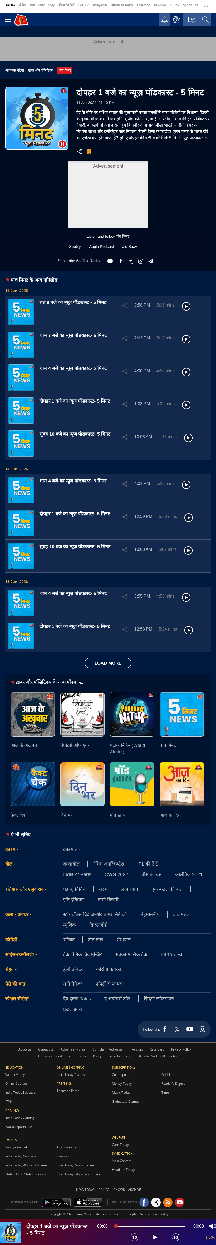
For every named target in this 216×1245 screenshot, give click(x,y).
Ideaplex (63, 1156)
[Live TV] (192, 21)
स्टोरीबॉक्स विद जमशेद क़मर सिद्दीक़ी (95, 914)
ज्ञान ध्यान (129, 889)
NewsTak (160, 5)
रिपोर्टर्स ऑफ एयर (75, 745)
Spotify (75, 246)
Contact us (46, 1049)
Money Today (122, 1083)
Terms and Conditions (54, 1056)
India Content (121, 1160)
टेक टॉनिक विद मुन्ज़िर (82, 954)
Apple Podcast (101, 246)
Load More (108, 663)
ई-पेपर (22, 5)
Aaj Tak (10, 5)
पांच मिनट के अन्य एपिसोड (34, 280)
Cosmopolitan (122, 1074)
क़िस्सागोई (98, 925)
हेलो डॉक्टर (73, 969)
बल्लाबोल (71, 864)
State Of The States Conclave (26, 1174)
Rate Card (157, 1049)
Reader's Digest (173, 1083)
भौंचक (69, 939)
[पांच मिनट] (182, 714)
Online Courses (16, 1083)
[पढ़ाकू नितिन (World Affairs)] (132, 714)
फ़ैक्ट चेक (18, 815)
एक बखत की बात (167, 889)
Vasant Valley (15, 1074)
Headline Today (123, 1169)
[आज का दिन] (182, 784)
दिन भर (66, 815)
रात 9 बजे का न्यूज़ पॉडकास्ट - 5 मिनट (73, 302)
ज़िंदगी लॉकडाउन (159, 998)
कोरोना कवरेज (108, 969)
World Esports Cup (18, 1126)
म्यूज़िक (69, 925)
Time (165, 1092)
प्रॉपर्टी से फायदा (109, 984)
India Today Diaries (71, 1074)
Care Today (120, 1144)
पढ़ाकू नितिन (74, 889)
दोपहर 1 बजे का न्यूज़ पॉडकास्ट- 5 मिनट (75, 401)
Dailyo (103, 1189)
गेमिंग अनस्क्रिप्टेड (108, 864)
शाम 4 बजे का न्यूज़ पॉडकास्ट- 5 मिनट (73, 368)
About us (24, 1049)
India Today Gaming (20, 1118)
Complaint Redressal (107, 1049)
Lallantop (143, 5)
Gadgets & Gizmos (125, 1101)
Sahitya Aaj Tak (16, 1147)
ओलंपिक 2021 (189, 874)
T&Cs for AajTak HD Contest (158, 1056)
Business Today (122, 5)
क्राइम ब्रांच (72, 849)
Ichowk (118, 1189)
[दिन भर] (83, 784)
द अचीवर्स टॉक (117, 998)
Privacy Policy (181, 1049)
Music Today (121, 1092)
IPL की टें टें (147, 864)
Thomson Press (68, 1090)
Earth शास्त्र (171, 954)
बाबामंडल (181, 914)
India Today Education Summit (79, 1174)
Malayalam (99, 5)
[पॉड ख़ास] (132, 784)
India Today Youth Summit (76, 1165)
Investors (136, 1049)
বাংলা (32, 5)
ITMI (8, 1101)
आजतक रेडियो (14, 70)
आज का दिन (170, 815)
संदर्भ (103, 889)
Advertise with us (73, 1049)
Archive (134, 1189)
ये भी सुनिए (21, 834)
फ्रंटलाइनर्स (72, 1009)
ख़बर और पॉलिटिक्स (40, 70)
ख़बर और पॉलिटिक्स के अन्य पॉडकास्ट (49, 682)
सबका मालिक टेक (131, 954)
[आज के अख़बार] (33, 714)
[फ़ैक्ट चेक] (33, 784)
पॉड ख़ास (117, 815)
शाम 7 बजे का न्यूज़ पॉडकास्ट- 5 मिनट (73, 335)
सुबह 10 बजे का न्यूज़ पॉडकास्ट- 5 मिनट (75, 434)
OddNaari (168, 1074)
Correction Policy (89, 1056)
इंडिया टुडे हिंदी (66, 5)
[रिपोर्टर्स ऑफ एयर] (83, 714)
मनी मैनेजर (72, 984)
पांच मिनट (65, 70)
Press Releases (119, 1056)
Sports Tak (190, 5)
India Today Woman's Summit (27, 1165)
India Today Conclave (20, 1156)
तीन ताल (95, 939)
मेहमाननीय (149, 914)
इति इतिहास (73, 899)
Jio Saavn (130, 246)
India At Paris (77, 874)
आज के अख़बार (24, 745)
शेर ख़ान (123, 939)
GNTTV (83, 5)
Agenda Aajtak (67, 1147)
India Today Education (21, 1092)
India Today (46, 5)
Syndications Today (154, 1214)
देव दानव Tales (77, 998)
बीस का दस (151, 874)
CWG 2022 (116, 874)
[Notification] (164, 21)
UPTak (174, 5)
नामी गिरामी (108, 899)
